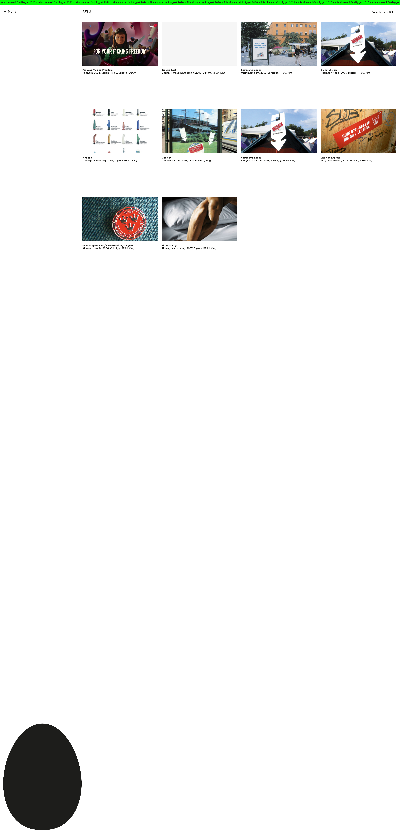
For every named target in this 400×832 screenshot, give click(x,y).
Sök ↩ (392, 12)
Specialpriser (379, 12)
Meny (12, 11)
